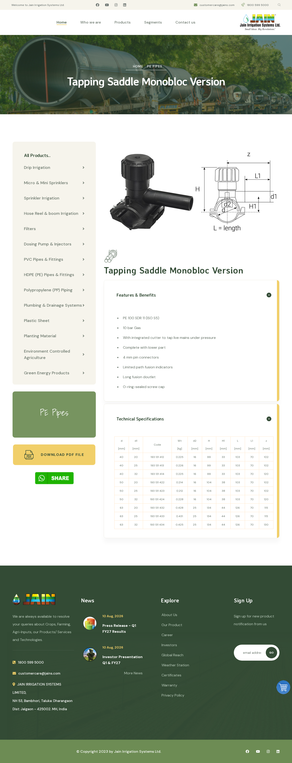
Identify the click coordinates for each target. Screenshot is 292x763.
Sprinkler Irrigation (41, 198)
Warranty (169, 685)
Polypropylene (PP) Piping (48, 290)
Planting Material (40, 336)
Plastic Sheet (37, 320)
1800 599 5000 (258, 5)
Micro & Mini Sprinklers (46, 183)
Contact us (185, 22)
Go (271, 652)
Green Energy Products (46, 373)
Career (167, 635)
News (87, 600)
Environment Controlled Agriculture (47, 354)
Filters (30, 228)
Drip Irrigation (37, 167)
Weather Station (175, 665)
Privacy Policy (173, 695)
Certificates (171, 675)
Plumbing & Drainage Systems (53, 305)
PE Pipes (154, 66)
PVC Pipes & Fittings (43, 259)
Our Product (172, 624)
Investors (169, 645)
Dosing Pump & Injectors (47, 244)
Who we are (90, 22)
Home (62, 22)
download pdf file (61, 454)
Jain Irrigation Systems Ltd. (137, 751)
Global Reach (172, 655)
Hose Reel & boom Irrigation (51, 213)
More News (133, 673)
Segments (153, 22)
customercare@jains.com (217, 5)
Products (122, 22)
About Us (169, 614)
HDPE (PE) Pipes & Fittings (49, 274)
